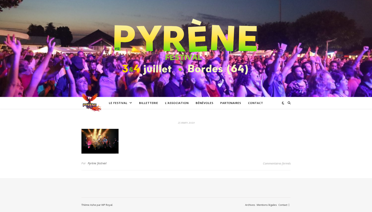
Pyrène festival (97, 163)
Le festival (118, 103)
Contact (255, 103)
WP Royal (106, 205)
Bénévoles (204, 103)
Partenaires (230, 103)
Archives (250, 205)
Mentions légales (267, 205)
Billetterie (148, 103)
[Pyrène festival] (186, 46)
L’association (177, 103)
